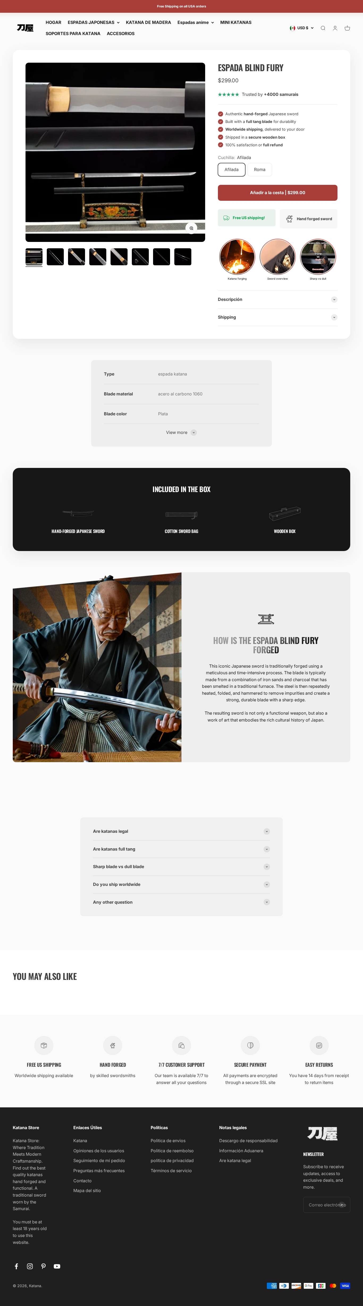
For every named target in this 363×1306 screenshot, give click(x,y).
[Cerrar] (347, 1157)
